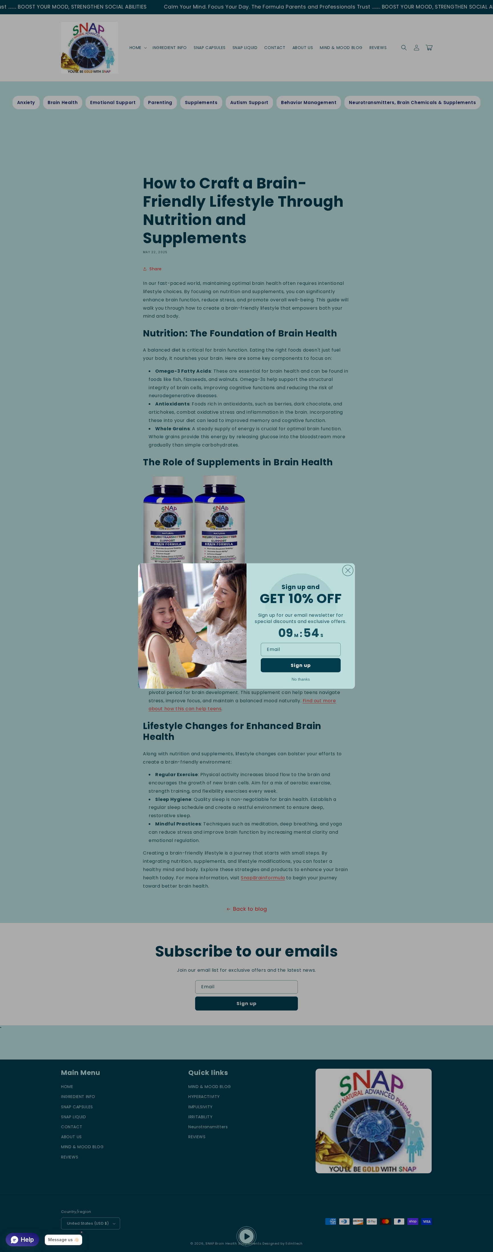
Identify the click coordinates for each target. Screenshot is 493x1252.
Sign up (301, 665)
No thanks (301, 679)
